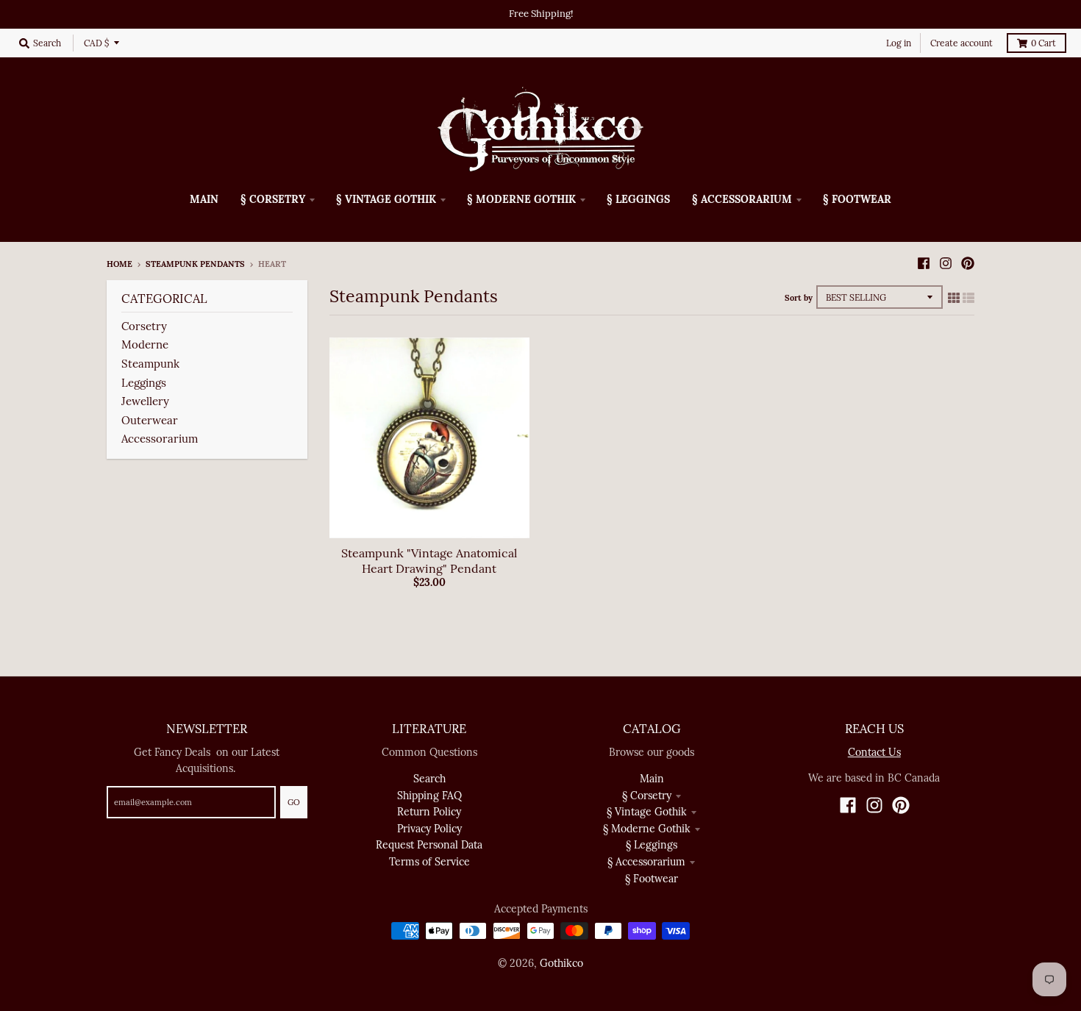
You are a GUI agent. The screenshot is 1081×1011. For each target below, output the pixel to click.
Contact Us (874, 752)
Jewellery (145, 401)
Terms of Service (429, 861)
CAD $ (96, 43)
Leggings (143, 383)
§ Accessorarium (646, 861)
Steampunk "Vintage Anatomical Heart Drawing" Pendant (429, 561)
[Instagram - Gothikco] (945, 263)
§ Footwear (651, 878)
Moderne (144, 344)
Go (294, 802)
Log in (898, 43)
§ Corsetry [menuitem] (272, 199)
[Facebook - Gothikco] (923, 263)
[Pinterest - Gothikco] (967, 263)
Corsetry (144, 326)
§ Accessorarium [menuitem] (742, 199)
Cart (1043, 43)
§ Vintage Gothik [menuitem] (386, 199)
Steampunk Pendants (195, 264)
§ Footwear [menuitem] (857, 199)
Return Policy (429, 811)
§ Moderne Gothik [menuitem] (521, 199)
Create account (961, 43)
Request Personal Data (429, 844)
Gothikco (561, 963)
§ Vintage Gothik (647, 811)
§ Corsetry (646, 795)
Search (429, 778)
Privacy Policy (429, 828)
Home (119, 264)
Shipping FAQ (429, 795)
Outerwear (149, 420)
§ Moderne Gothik (647, 828)
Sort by (799, 298)
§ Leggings (651, 844)
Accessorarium (159, 439)
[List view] (968, 297)
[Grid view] (954, 297)
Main (652, 778)
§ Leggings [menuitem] (638, 199)
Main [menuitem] (204, 199)
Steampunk (151, 364)
